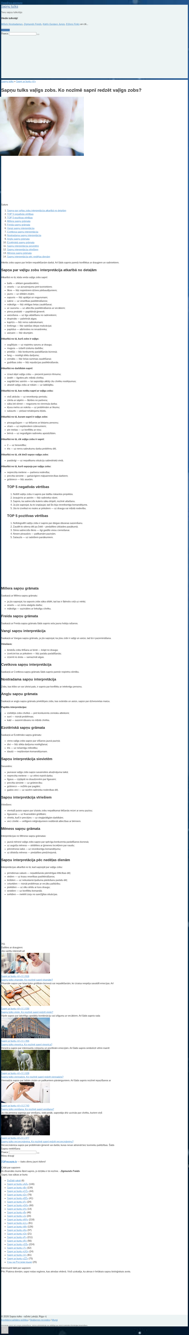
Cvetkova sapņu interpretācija (22, 232)
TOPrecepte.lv (9, 1161)
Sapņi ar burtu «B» (17, 1187)
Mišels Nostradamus (12, 24)
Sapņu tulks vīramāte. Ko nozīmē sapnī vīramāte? (27, 980)
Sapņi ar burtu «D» (17, 1194)
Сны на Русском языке (19, 1262)
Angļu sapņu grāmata (18, 239)
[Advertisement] (94, 57)
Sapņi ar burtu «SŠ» (17, 1244)
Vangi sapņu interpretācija (20, 228)
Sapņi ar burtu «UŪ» (18, 1251)
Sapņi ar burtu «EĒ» (17, 1198)
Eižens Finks (73, 24)
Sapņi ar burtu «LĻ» (17, 1223)
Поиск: (5, 33)
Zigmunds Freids (32, 24)
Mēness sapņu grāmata (19, 253)
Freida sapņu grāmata (18, 224)
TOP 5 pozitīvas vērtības (20, 217)
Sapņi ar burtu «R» (17, 1241)
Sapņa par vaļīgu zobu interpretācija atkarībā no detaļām (36, 210)
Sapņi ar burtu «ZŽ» (17, 1258)
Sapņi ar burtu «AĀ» (17, 1184)
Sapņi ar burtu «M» (17, 1226)
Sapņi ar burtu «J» (16, 1216)
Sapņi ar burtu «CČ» (18, 1191)
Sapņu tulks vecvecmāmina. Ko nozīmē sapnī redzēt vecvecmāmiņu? (37, 1141)
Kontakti (5, 30)
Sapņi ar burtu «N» (17, 1230)
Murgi (55, 1320)
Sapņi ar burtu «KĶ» (17, 1219)
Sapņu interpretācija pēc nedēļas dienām (28, 256)
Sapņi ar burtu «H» (17, 1209)
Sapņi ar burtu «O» (17, 1233)
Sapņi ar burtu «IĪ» (16, 1212)
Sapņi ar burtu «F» (17, 1202)
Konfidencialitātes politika (14, 1320)
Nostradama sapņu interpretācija (24, 235)
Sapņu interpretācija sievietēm (23, 246)
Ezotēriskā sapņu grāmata (20, 242)
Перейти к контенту (11, 3)
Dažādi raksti (14, 1180)
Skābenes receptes (40, 1320)
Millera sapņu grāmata (18, 221)
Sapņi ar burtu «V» (17, 1255)
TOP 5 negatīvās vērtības (20, 214)
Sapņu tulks (9, 6)
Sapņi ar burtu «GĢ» (18, 1205)
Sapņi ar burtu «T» (17, 1248)
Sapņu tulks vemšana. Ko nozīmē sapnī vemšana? (27, 1109)
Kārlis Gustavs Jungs (54, 24)
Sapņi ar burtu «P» (17, 1237)
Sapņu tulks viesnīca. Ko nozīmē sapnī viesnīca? (26, 1044)
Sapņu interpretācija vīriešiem (22, 249)
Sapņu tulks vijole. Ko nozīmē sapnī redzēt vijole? (27, 1012)
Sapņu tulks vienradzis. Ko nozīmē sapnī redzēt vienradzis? (32, 1077)
